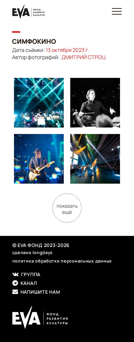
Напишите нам (39, 292)
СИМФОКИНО (35, 41)
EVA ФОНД (66, 317)
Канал (27, 283)
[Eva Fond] (28, 12)
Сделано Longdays (32, 252)
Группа (29, 274)
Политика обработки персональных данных (62, 261)
